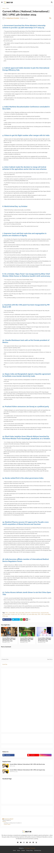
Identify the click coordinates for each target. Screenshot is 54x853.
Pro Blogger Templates (30, 848)
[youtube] (21, 842)
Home (3, 8)
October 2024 (14, 614)
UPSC (39, 614)
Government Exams (35, 612)
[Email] (27, 619)
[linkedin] (33, 842)
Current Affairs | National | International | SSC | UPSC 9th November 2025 (9, 639)
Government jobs (45, 612)
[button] (2, 2)
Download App (37, 850)
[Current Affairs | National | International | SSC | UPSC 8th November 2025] (27, 631)
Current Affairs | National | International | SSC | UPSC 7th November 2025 (44, 639)
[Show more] (29, 619)
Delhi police (28, 612)
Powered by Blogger (8, 818)
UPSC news (5, 616)
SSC (19, 614)
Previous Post (5, 659)
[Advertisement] (28, 738)
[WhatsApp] (21, 619)
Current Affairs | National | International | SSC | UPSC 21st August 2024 (27, 770)
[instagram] (24, 842)
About (18, 850)
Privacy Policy (7, 824)
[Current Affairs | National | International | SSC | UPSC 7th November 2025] (45, 631)
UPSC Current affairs (46, 614)
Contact (23, 850)
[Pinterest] (24, 619)
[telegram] (27, 842)
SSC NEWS (23, 614)
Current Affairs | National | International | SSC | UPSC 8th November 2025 (26, 639)
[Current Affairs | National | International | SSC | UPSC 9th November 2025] (9, 631)
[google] (36, 842)
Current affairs (12, 612)
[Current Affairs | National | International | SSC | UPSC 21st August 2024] (5, 771)
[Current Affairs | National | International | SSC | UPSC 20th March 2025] (5, 766)
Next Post (49, 659)
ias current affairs (6, 614)
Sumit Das (4, 664)
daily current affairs (20, 612)
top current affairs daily (31, 614)
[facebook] (18, 842)
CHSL (7, 8)
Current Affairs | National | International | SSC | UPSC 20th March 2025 (27, 764)
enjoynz (4, 821)
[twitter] (30, 842)
